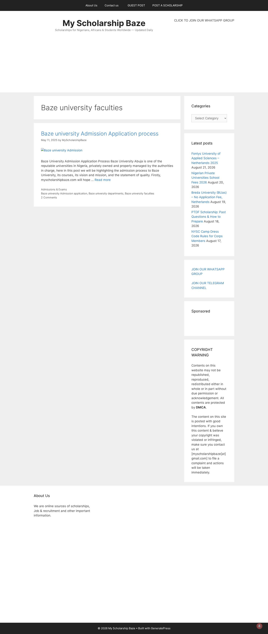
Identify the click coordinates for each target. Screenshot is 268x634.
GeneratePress (160, 628)
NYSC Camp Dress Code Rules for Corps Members (207, 236)
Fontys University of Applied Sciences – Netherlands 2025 (205, 158)
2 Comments (49, 197)
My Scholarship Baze (104, 23)
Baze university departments (106, 193)
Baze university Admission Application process (99, 133)
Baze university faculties (139, 193)
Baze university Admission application (64, 193)
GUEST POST (136, 5)
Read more (103, 180)
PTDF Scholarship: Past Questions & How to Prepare (208, 216)
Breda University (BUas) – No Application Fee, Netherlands (209, 197)
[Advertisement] (204, 57)
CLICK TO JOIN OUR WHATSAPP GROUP (204, 20)
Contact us (112, 5)
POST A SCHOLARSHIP (167, 5)
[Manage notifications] (259, 626)
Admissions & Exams (54, 189)
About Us (91, 5)
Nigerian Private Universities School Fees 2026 (205, 177)
